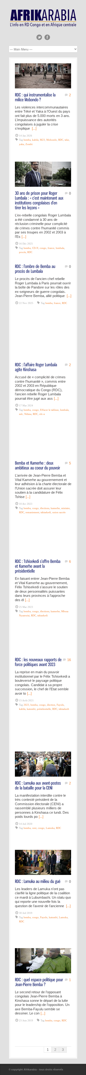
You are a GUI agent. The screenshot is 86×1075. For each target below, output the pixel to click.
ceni (34, 828)
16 (69, 660)
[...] (34, 128)
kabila (35, 139)
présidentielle (44, 709)
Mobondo (51, 139)
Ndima (27, 414)
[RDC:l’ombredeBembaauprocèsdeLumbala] (35, 268)
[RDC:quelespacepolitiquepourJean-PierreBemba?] (39, 982)
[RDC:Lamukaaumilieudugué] (37, 881)
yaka (21, 144)
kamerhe (55, 508)
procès (22, 252)
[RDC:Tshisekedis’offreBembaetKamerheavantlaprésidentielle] (38, 566)
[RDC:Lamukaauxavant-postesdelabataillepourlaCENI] (38, 785)
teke (67, 139)
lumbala (60, 248)
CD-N (35, 248)
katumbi (31, 709)
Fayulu (60, 704)
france (51, 248)
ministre (65, 508)
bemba (27, 139)
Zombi (29, 144)
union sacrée (59, 512)
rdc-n (42, 414)
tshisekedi (46, 512)
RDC (60, 139)
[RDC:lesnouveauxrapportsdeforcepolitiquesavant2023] (39, 662)
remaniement (32, 512)
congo (43, 248)
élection (51, 704)
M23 (42, 139)
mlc (21, 414)
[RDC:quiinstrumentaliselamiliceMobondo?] (35, 97)
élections (44, 508)
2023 (26, 704)
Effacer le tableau (49, 409)
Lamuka (50, 828)
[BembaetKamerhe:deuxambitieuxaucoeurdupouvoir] (37, 465)
